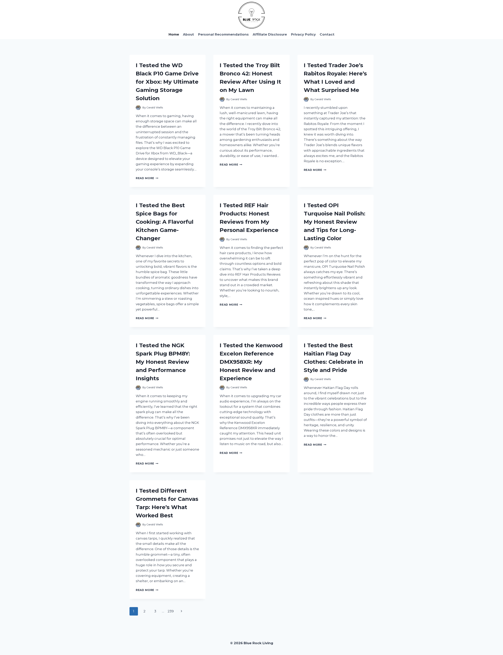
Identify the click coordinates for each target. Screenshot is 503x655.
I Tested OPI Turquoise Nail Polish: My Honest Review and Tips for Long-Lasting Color (334, 222)
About (188, 34)
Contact (327, 34)
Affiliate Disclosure (270, 34)
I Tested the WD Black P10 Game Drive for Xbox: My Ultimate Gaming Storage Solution (167, 82)
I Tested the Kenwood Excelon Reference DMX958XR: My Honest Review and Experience (251, 362)
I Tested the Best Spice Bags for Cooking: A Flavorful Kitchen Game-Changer (164, 222)
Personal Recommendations (223, 34)
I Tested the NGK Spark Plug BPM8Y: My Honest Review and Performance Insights (163, 362)
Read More (147, 178)
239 (171, 611)
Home (174, 34)
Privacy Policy (303, 34)
